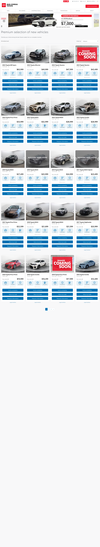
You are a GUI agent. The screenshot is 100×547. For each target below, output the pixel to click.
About (92, 10)
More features (13, 77)
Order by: (79, 41)
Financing (50, 10)
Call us (84, 1)
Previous (4, 20)
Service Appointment (92, 6)
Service (78, 10)
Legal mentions (13, 92)
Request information (13, 89)
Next (96, 20)
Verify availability (12, 81)
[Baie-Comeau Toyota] (9, 4)
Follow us (76, 1)
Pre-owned (22, 10)
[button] (2, 54)
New (8, 10)
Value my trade (13, 85)
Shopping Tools (36, 10)
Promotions (63, 10)
